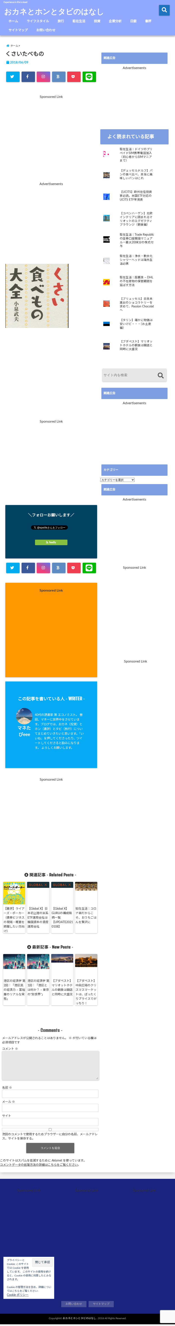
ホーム (13, 21)
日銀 (133, 21)
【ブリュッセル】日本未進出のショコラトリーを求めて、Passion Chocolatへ (137, 304)
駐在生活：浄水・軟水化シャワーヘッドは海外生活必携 (136, 260)
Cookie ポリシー (18, 1295)
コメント (10, 1048)
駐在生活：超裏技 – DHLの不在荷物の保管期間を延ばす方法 (136, 281)
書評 (148, 21)
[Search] (160, 375)
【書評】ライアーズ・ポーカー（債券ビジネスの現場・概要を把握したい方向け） (14, 920)
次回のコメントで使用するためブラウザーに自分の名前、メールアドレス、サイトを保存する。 (50, 1136)
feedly (52, 542)
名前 (7, 1087)
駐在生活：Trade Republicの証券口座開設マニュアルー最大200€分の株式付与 (137, 240)
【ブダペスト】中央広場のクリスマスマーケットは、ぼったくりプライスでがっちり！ (86, 992)
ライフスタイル (38, 21)
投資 (97, 21)
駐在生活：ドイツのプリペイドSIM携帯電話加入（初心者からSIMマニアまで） (136, 155)
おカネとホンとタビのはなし (54, 11)
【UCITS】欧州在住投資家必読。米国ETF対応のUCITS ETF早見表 (136, 196)
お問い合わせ (45, 30)
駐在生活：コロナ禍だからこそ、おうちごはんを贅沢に (86, 915)
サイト (6, 1116)
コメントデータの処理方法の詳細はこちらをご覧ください (39, 1164)
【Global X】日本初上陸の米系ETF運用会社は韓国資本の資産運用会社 (38, 917)
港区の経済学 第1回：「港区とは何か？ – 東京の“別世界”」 (38, 987)
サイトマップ (18, 30)
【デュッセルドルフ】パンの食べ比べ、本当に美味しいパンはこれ (136, 174)
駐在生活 (79, 21)
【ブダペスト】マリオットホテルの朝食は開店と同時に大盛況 (62, 987)
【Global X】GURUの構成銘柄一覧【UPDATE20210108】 (62, 917)
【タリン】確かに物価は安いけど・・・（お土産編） (136, 324)
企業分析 (115, 21)
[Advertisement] (51, 141)
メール (8, 1101)
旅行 (61, 21)
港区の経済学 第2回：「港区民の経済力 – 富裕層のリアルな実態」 (14, 989)
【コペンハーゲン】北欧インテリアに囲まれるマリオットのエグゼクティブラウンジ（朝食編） (136, 219)
